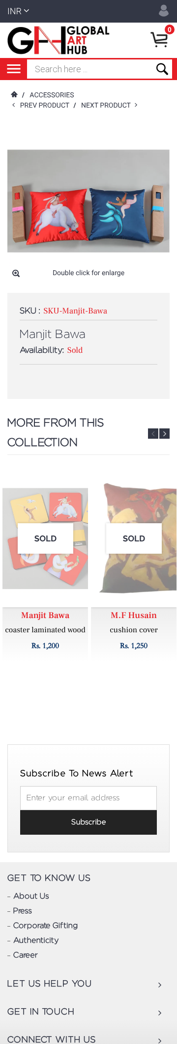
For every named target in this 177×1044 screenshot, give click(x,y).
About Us (31, 897)
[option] (45, 566)
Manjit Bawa (45, 615)
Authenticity (36, 941)
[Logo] (60, 40)
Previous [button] (153, 433)
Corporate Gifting (45, 926)
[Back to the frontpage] (13, 95)
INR (14, 11)
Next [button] (164, 433)
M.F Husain (134, 615)
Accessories (52, 95)
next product (108, 106)
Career (25, 955)
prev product (47, 106)
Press (22, 911)
